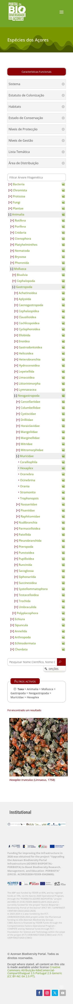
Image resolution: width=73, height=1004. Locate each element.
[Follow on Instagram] (47, 993)
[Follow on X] (55, 993)
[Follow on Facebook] (39, 993)
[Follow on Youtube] (63, 993)
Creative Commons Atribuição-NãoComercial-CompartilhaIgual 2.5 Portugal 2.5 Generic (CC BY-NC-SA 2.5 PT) (34, 971)
